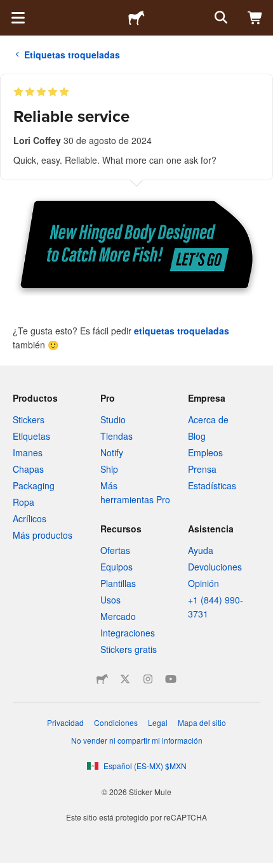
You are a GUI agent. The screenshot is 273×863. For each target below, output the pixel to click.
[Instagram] (148, 679)
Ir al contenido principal (9, 9)
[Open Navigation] (18, 18)
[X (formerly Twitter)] (125, 679)
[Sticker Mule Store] (102, 679)
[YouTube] (171, 679)
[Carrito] (255, 18)
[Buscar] (219, 18)
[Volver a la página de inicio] (136, 18)
